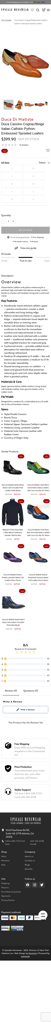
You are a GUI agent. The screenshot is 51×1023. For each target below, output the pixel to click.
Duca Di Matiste (17, 119)
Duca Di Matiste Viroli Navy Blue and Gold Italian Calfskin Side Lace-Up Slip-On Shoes (38, 532)
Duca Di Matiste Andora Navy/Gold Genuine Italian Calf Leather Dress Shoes (38, 577)
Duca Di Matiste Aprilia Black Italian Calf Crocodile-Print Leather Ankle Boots (13, 488)
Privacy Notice (7, 900)
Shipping (5, 883)
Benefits (28, 869)
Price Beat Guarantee (11, 891)
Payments (5, 896)
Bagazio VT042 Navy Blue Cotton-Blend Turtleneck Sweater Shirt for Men (13, 532)
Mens (3, 856)
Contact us (30, 860)
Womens (5, 860)
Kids (3, 864)
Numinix (33, 953)
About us (29, 856)
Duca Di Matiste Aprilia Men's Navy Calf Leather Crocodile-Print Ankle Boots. (13, 622)
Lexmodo (25, 956)
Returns (5, 887)
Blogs (27, 864)
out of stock (26, 230)
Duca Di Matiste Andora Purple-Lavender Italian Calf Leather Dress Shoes (13, 577)
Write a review (27, 709)
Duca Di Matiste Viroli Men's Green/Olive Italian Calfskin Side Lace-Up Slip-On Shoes (38, 488)
